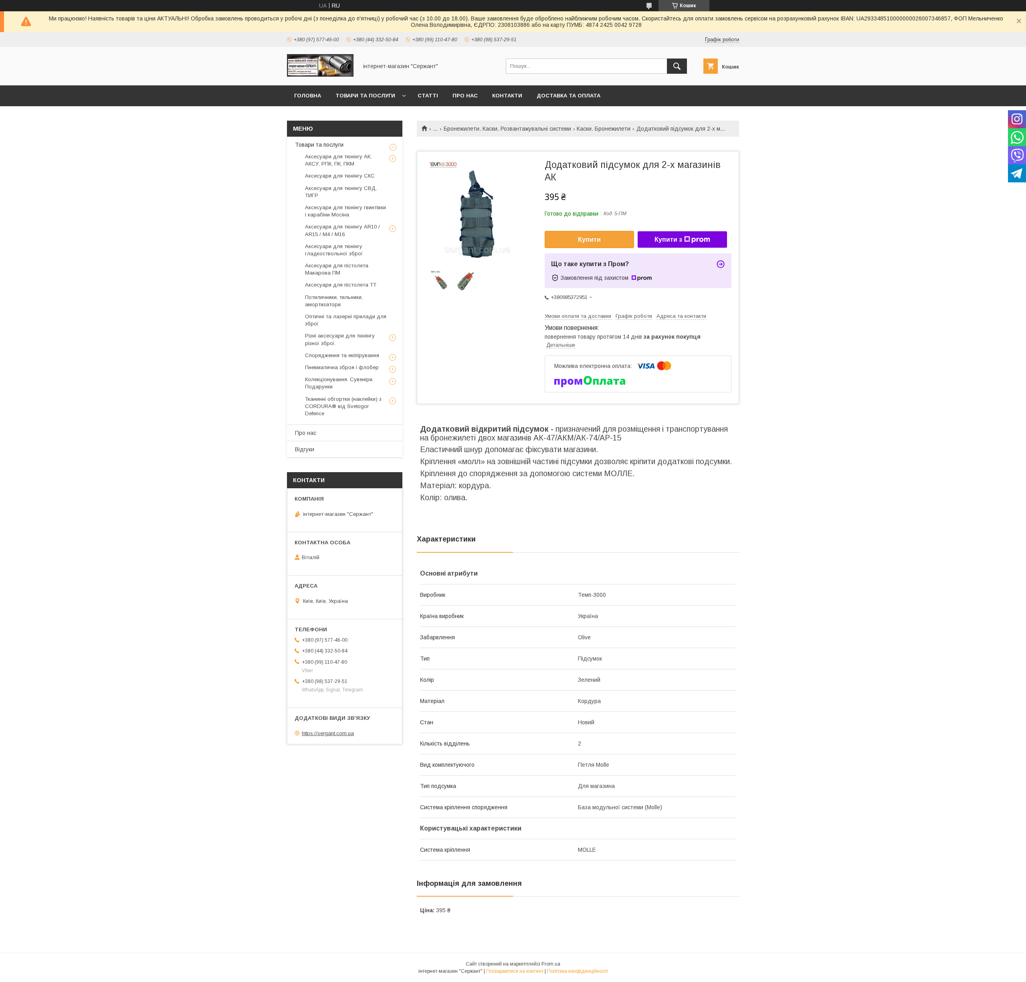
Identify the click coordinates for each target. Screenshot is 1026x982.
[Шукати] (677, 66)
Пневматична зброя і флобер (342, 367)
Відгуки (304, 449)
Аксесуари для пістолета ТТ (340, 285)
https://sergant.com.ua (328, 733)
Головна (307, 96)
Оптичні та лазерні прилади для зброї (345, 320)
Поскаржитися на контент (514, 971)
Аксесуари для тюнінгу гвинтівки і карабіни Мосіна (345, 211)
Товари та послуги (365, 96)
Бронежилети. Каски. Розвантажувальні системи (507, 128)
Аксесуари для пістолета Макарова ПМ (336, 269)
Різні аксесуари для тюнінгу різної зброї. (340, 339)
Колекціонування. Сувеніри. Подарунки (339, 383)
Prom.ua (550, 964)
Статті (428, 96)
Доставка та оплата (568, 96)
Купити (589, 239)
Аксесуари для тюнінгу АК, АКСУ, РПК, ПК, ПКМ (338, 160)
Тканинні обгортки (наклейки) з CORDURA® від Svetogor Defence (343, 406)
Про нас (465, 96)
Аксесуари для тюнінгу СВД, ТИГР (341, 191)
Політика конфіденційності (577, 971)
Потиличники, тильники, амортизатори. (334, 300)
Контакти (507, 96)
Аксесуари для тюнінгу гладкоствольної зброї (334, 250)
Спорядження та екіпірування (342, 355)
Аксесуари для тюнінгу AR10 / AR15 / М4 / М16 (342, 230)
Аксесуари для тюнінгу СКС (340, 176)
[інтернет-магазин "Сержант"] (320, 75)
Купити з (668, 239)
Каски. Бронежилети (603, 128)
